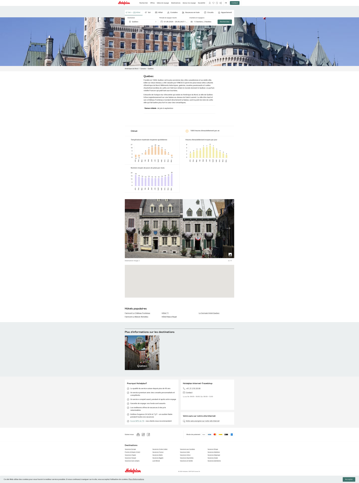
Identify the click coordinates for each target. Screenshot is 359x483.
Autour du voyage (189, 3)
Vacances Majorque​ (214, 455)
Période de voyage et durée (168, 18)
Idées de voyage (163, 3)
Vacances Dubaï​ (213, 458)
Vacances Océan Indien (160, 449)
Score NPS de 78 (137, 421)
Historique (217, 3)
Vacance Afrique (213, 449)
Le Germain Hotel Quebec (209, 313)
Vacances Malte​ (157, 455)
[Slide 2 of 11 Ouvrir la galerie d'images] (179, 228)
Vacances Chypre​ (130, 455)
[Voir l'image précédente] (131, 228)
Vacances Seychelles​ (187, 458)
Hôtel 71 (165, 313)
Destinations (175, 3)
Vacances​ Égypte (157, 458)
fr (226, 3)
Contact (235, 3)
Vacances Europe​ (130, 449)
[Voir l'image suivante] (228, 228)
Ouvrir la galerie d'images (230, 254)
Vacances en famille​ (186, 461)
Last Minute (156, 461)
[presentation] (134, 12)
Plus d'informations (136, 479)
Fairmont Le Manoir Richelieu (136, 317)
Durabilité (201, 3)
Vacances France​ (158, 452)
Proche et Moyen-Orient (132, 452)
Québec (151, 68)
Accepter (349, 479)
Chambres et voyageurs (196, 18)
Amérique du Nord (131, 68)
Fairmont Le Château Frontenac (137, 313)
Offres (152, 3)
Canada (143, 68)
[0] (213, 3)
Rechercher (143, 3)
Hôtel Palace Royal (169, 317)
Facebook (148, 434)
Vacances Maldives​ (214, 452)
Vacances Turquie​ (130, 458)
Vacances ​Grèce (185, 455)
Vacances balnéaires (214, 461)
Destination (131, 18)
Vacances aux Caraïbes (187, 449)
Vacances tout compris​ (132, 461)
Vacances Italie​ (185, 452)
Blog (143, 434)
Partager (220, 3)
